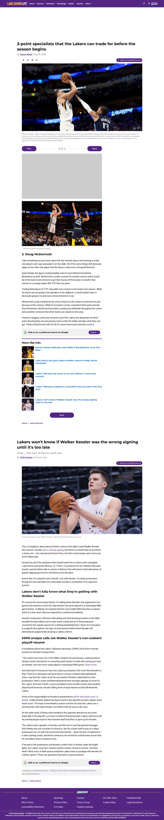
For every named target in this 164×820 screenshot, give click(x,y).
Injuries (80, 4)
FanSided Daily (134, 798)
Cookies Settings (85, 807)
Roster (71, 4)
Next (94, 148)
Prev (29, 148)
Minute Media (19, 813)
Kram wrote (91, 664)
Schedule (50, 4)
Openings (58, 798)
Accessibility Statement (32, 807)
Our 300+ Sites (110, 798)
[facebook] (144, 3)
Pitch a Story (27, 802)
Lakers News (35, 781)
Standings (61, 4)
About (24, 798)
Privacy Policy (60, 802)
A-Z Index (58, 807)
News (31, 4)
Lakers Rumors (36, 423)
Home (24, 423)
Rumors (40, 4)
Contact (80, 798)
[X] (149, 3)
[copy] (36, 60)
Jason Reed (26, 54)
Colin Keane (26, 457)
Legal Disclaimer (135, 802)
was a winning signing (53, 550)
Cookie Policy (109, 802)
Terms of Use (83, 802)
